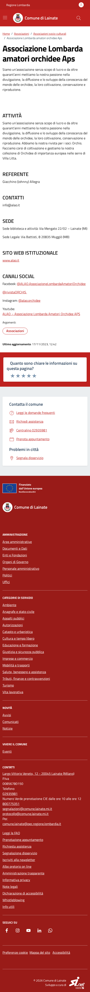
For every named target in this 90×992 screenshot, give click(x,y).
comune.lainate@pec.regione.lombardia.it (32, 823)
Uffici (6, 581)
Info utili (8, 906)
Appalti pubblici (13, 618)
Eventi (7, 751)
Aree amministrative (17, 541)
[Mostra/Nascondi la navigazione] (5, 17)
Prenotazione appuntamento (23, 839)
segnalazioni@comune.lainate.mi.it (27, 808)
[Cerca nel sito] (79, 18)
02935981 (10, 793)
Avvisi (7, 714)
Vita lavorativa (13, 691)
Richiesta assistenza (17, 846)
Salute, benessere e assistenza (24, 671)
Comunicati (11, 721)
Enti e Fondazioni (15, 555)
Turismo (8, 685)
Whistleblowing (13, 899)
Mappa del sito (40, 952)
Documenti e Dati (15, 548)
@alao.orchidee (29, 300)
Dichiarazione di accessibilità (23, 893)
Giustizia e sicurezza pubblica (23, 651)
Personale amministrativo (21, 568)
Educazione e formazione (20, 645)
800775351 (11, 803)
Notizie (8, 728)
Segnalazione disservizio (20, 853)
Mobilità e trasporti (16, 665)
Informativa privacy (16, 879)
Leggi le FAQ (11, 832)
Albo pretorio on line (17, 866)
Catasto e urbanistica (18, 631)
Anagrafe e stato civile (18, 611)
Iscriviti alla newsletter (19, 859)
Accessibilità (61, 952)
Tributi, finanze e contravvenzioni (26, 678)
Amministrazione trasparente (23, 873)
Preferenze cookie (15, 952)
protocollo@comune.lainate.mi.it (26, 813)
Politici (7, 575)
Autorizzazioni (13, 625)
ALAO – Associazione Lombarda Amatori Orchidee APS (41, 313)
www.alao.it (11, 260)
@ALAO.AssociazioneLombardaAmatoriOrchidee (51, 283)
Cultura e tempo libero (18, 638)
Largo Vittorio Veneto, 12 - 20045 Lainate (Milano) (38, 773)
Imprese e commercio (18, 658)
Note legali (10, 886)
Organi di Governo (15, 561)
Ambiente (9, 604)
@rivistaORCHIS (15, 292)
